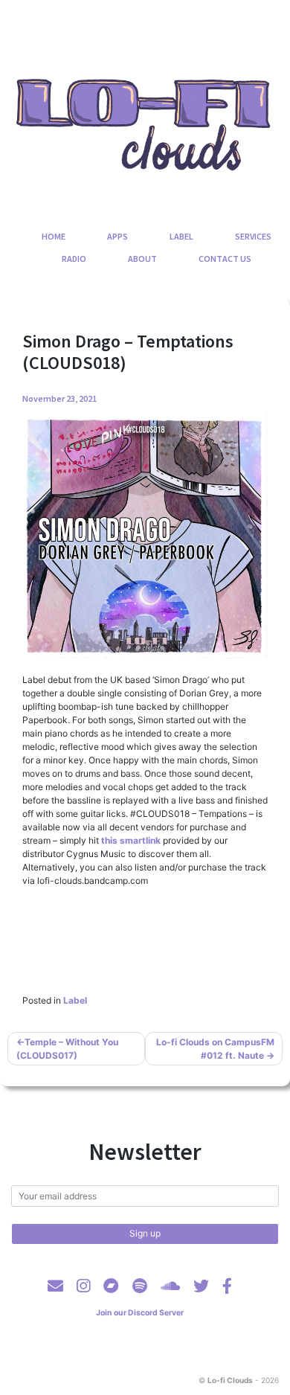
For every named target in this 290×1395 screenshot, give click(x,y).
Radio (74, 258)
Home (53, 236)
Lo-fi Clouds (230, 1380)
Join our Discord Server (140, 1313)
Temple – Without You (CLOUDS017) (67, 1048)
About (142, 258)
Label (181, 236)
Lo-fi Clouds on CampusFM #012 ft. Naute (215, 1048)
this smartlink (131, 840)
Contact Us (225, 258)
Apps (117, 236)
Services (253, 236)
